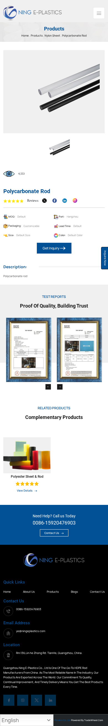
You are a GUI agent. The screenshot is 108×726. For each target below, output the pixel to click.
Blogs (74, 592)
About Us (29, 592)
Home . (26, 35)
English (10, 720)
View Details (25, 490)
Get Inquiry (51, 248)
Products (37, 35)
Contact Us (52, 533)
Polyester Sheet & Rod (27, 477)
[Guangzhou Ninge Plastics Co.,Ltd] (32, 12)
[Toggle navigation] (99, 13)
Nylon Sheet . (53, 35)
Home (7, 592)
